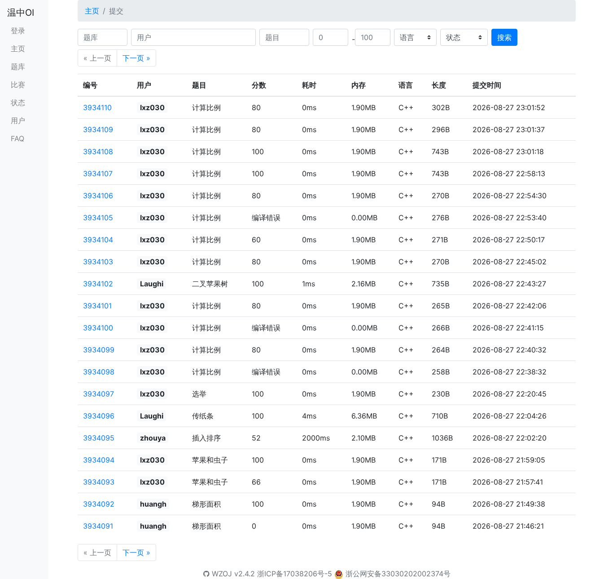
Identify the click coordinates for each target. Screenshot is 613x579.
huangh (153, 503)
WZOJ (221, 573)
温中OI (20, 12)
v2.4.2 (244, 573)
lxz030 (152, 107)
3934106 (98, 195)
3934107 (98, 173)
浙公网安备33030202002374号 (398, 573)
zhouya (153, 437)
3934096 (98, 415)
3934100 (98, 327)
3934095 (98, 437)
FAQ (17, 138)
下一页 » (136, 57)
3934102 (98, 283)
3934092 (98, 503)
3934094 (98, 459)
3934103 (98, 261)
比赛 (18, 84)
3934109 (98, 129)
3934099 (98, 349)
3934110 (97, 107)
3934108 (98, 151)
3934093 (98, 481)
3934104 (98, 239)
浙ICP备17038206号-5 (294, 573)
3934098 (98, 371)
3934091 (98, 525)
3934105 (98, 217)
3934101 (97, 305)
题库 (18, 66)
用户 (18, 120)
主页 (18, 48)
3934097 (98, 393)
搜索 (504, 37)
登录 (18, 30)
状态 (18, 102)
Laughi (151, 283)
